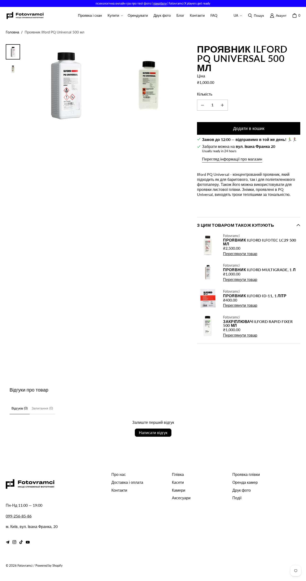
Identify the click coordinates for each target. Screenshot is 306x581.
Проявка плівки (246, 474)
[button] (115, 15)
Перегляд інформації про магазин (232, 159)
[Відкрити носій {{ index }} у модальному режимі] (65, 85)
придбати (160, 3)
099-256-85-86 (19, 516)
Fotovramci (25, 565)
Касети (178, 482)
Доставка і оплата (127, 482)
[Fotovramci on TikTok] (21, 542)
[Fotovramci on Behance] (7, 542)
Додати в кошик (248, 128)
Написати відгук (153, 432)
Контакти (119, 490)
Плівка (178, 474)
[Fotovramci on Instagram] (14, 542)
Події (236, 497)
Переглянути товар (240, 253)
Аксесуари (181, 497)
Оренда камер (245, 482)
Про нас (118, 474)
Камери (178, 490)
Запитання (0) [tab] (42, 408)
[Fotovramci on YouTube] (27, 542)
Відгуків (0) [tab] (19, 408)
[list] (106, 85)
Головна (12, 32)
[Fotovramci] (25, 16)
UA (236, 15)
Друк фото (241, 490)
